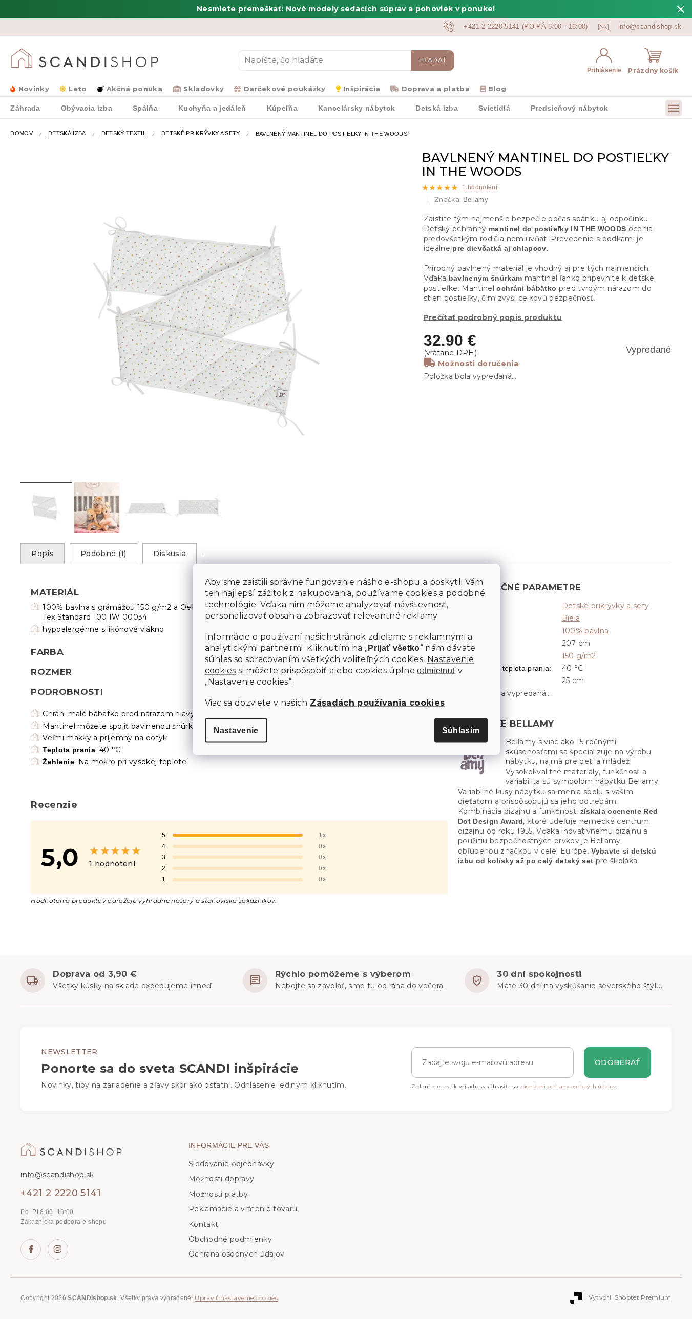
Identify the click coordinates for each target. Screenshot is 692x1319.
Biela (571, 618)
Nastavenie (236, 730)
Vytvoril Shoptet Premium (630, 1297)
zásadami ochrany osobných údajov (568, 1086)
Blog (497, 88)
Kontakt (203, 1224)
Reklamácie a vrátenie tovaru (242, 1209)
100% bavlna (585, 630)
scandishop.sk (58, 1249)
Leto (78, 88)
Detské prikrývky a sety (605, 605)
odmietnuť (436, 671)
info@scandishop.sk (57, 1174)
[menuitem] (25, 107)
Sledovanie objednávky (231, 1163)
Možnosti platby (218, 1194)
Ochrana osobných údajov (236, 1254)
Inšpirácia (361, 88)
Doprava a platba (436, 88)
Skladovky (203, 88)
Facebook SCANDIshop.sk (30, 1249)
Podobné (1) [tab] (103, 553)
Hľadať (432, 60)
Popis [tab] (42, 553)
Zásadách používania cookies (377, 703)
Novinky (33, 88)
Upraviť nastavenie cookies (236, 1298)
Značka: (461, 199)
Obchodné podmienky (230, 1239)
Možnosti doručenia (478, 363)
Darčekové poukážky (284, 88)
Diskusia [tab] (169, 553)
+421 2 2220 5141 (60, 1193)
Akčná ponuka (134, 88)
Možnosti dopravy (221, 1178)
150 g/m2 (579, 656)
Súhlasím (461, 730)
